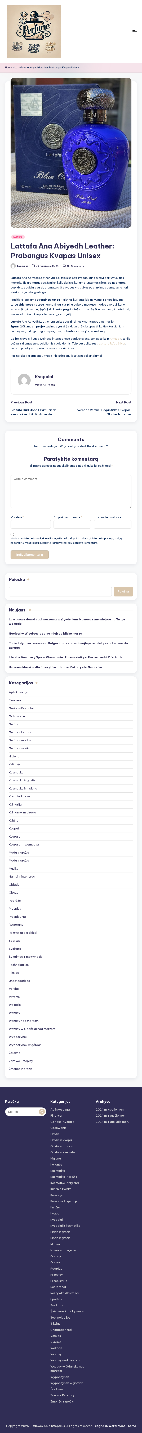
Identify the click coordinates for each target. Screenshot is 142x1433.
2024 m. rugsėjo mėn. (111, 1115)
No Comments (75, 266)
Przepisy (15, 908)
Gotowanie (17, 716)
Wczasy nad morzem (24, 1021)
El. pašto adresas (68, 517)
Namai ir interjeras (22, 876)
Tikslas (14, 973)
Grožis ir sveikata (21, 748)
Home (8, 67)
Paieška (17, 579)
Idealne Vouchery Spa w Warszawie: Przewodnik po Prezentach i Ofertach (65, 657)
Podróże (15, 901)
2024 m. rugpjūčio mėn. (112, 1122)
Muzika (13, 868)
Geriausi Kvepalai (21, 708)
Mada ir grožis (19, 852)
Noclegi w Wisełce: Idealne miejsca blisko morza (45, 633)
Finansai (15, 700)
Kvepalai (44, 376)
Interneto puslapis (107, 517)
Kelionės (15, 764)
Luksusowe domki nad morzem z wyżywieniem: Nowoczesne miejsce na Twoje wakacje (67, 621)
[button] (45, 385)
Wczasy (14, 1013)
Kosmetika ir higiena (23, 788)
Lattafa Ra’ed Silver (112, 343)
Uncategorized (19, 981)
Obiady (14, 885)
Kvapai (14, 828)
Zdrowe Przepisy (21, 1061)
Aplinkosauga (18, 692)
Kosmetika (16, 772)
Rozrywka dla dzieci (23, 933)
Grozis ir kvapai (20, 732)
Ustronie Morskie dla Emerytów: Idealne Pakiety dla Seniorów (55, 667)
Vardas (17, 517)
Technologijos (19, 965)
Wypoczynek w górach (25, 1045)
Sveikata (15, 949)
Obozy (13, 892)
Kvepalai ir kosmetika (24, 844)
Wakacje (15, 1005)
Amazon (115, 338)
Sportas (14, 941)
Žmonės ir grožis (20, 1069)
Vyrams (14, 997)
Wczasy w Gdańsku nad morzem (32, 1029)
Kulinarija (15, 804)
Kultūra (18, 237)
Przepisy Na (17, 917)
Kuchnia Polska (19, 796)
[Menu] (134, 31)
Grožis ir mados (20, 740)
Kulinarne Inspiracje (22, 812)
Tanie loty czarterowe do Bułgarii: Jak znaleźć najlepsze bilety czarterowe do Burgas (68, 645)
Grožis (13, 724)
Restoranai (16, 924)
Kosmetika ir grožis (22, 780)
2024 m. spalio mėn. (110, 1109)
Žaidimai (15, 1053)
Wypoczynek (18, 1037)
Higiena (14, 756)
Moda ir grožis (19, 860)
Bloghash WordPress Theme (115, 1426)
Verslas (14, 989)
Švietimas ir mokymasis (25, 957)
